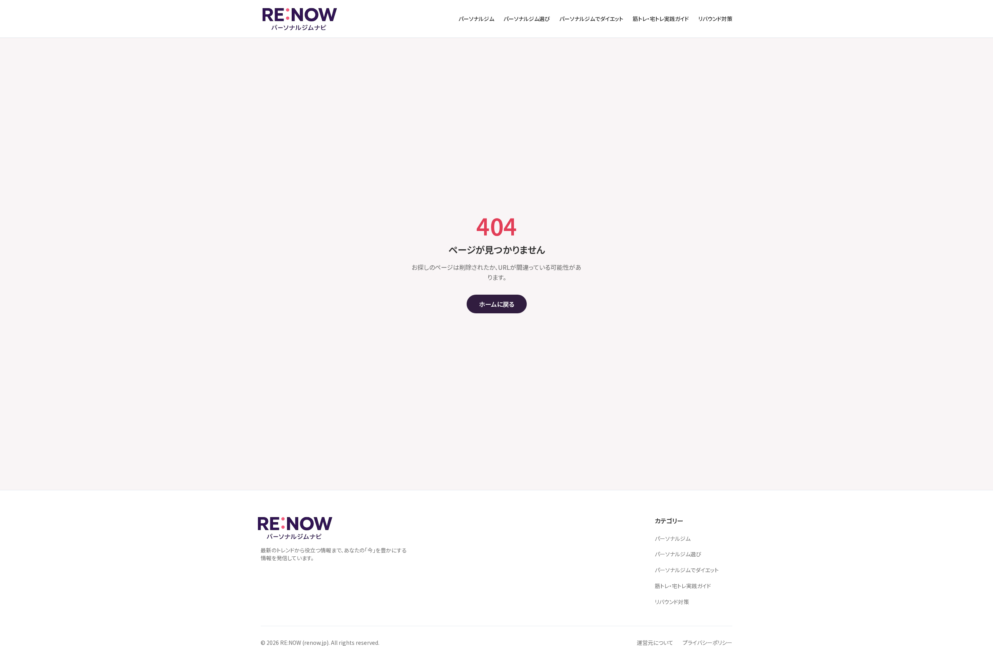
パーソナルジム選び (678, 554)
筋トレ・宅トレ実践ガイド (683, 586)
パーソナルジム (672, 538)
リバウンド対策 (672, 602)
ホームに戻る (496, 304)
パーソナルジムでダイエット (687, 570)
